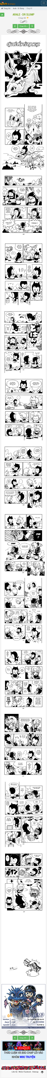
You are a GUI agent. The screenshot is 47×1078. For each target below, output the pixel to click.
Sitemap (35, 1072)
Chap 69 (22, 18)
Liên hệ (14, 1072)
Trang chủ (6, 8)
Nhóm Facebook (25, 1072)
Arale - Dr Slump (18, 8)
